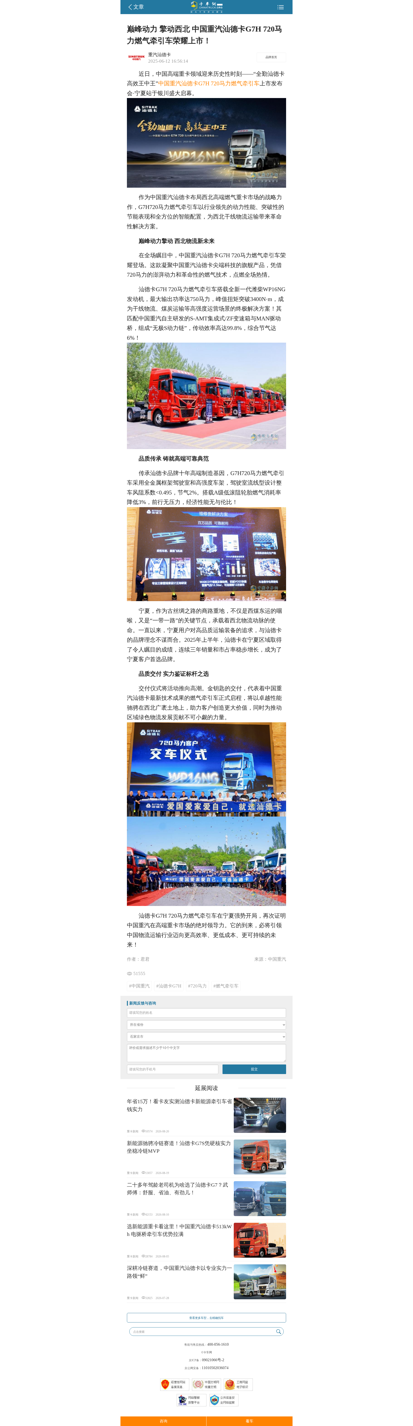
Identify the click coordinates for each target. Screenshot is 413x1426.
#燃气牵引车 (226, 985)
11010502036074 (215, 1368)
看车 (249, 1421)
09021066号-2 (213, 1360)
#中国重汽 (139, 985)
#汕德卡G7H (168, 985)
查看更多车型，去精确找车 (206, 1318)
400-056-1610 (218, 1344)
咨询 (163, 1421)
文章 (138, 7)
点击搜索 (139, 1331)
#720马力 (197, 985)
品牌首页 (271, 57)
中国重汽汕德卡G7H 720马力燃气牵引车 (209, 83)
